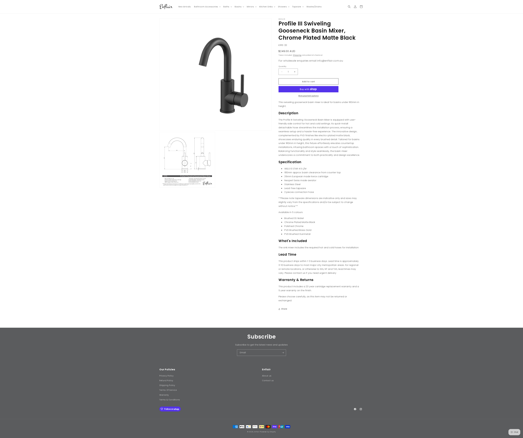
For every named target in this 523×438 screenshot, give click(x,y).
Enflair (257, 432)
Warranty (164, 395)
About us (266, 375)
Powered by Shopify (268, 432)
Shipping (297, 55)
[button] (207, 7)
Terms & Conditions (169, 399)
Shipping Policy (167, 385)
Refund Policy (166, 380)
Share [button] (284, 309)
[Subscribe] (283, 352)
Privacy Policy (166, 375)
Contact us (268, 380)
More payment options (308, 96)
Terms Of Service (168, 390)
